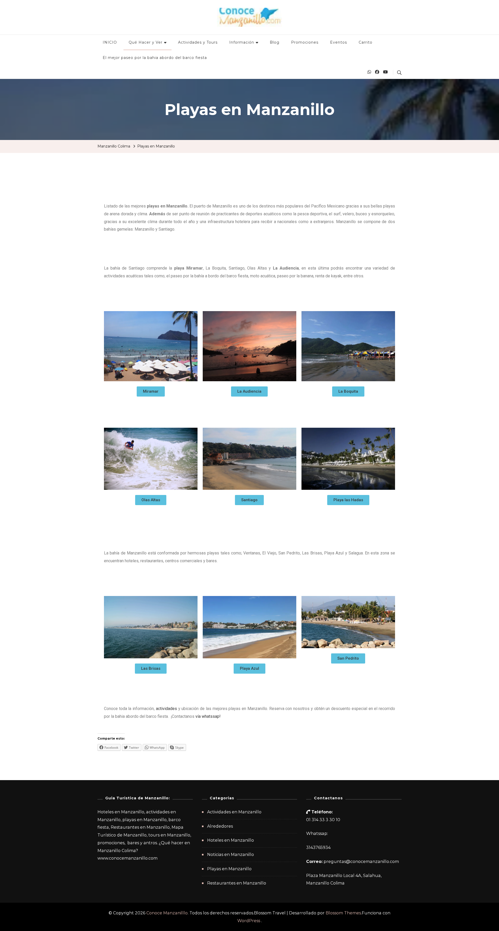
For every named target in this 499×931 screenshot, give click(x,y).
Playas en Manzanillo (229, 868)
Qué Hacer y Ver (145, 42)
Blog (274, 42)
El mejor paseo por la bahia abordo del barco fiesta (155, 57)
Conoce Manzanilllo (167, 912)
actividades (166, 708)
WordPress (248, 920)
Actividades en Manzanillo (234, 811)
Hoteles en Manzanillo (230, 840)
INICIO (110, 42)
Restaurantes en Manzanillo (236, 883)
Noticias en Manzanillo (230, 854)
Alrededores (220, 826)
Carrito (365, 42)
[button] (151, 391)
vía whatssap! (208, 716)
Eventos (338, 42)
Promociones (304, 42)
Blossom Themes (343, 912)
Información (241, 42)
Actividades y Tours (198, 42)
